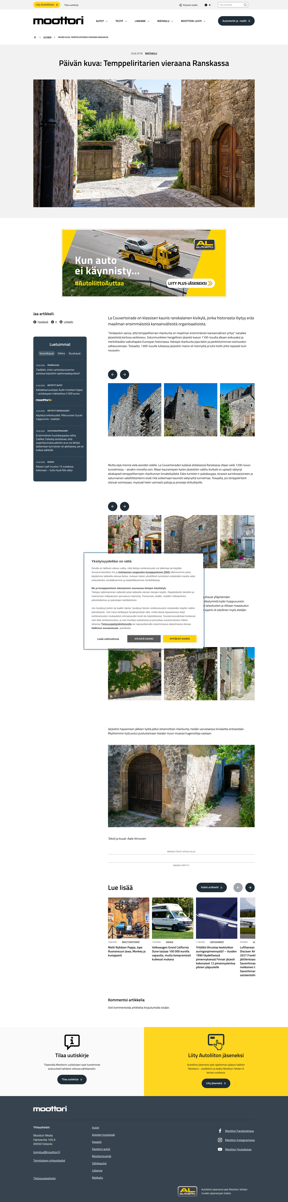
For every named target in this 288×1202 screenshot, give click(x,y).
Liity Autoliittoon (45, 5)
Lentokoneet (217, 942)
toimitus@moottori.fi (46, 1152)
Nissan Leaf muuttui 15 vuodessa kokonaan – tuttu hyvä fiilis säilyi (54, 468)
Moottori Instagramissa (240, 1140)
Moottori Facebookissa (239, 1131)
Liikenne (97, 1170)
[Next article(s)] (250, 887)
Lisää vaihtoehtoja (108, 639)
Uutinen (47, 37)
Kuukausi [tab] (74, 353)
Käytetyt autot (101, 1149)
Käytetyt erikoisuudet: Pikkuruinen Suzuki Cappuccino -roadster (59, 417)
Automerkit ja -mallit (234, 21)
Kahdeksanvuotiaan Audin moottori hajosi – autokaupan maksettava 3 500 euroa (59, 392)
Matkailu (151, 54)
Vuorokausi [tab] (47, 353)
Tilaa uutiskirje (71, 5)
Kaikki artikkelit (210, 887)
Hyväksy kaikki (180, 639)
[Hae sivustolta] (245, 4)
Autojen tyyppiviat (103, 1134)
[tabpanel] (60, 417)
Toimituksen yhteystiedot (49, 1160)
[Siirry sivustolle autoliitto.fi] (187, 1191)
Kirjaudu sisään (190, 5)
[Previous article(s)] (238, 887)
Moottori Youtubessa (238, 1149)
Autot (95, 1127)
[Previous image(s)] (112, 374)
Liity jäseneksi (214, 1083)
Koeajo (169, 942)
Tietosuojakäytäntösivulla (116, 624)
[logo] (58, 23)
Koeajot (97, 1142)
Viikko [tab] (61, 353)
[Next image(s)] (124, 374)
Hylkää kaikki (144, 639)
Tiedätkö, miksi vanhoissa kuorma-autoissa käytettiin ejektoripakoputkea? (58, 372)
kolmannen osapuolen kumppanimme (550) (144, 572)
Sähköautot (99, 1163)
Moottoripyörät (131, 942)
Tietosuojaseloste (44, 1178)
